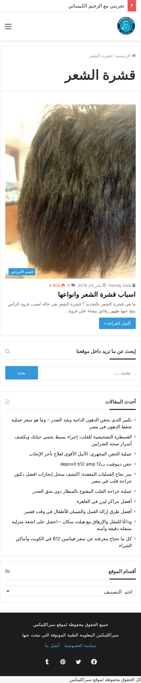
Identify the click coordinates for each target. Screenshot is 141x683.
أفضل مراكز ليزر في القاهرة (104, 501)
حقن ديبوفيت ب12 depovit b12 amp (96, 464)
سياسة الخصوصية (80, 645)
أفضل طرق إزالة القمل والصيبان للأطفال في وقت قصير (78, 511)
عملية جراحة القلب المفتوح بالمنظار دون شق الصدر (82, 491)
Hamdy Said (120, 285)
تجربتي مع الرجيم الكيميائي (102, 6)
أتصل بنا (52, 645)
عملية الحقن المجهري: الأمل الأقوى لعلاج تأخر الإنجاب (80, 453)
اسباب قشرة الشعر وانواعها (97, 294)
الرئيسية (123, 55)
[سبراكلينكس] (126, 26)
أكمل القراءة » (117, 323)
